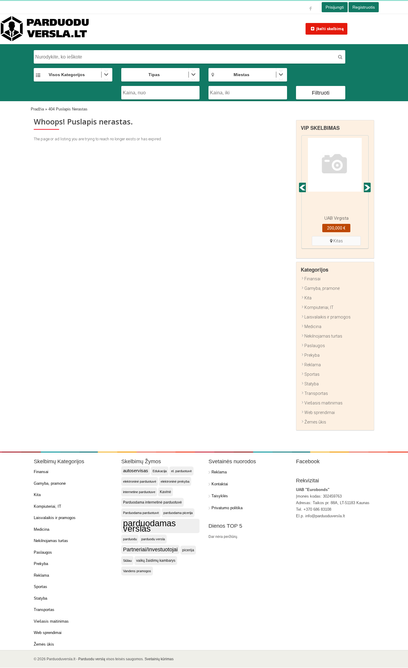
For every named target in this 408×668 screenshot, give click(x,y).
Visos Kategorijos (67, 74)
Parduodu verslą (91, 659)
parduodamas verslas (149, 526)
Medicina (312, 326)
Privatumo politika (227, 508)
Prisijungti (335, 7)
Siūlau (127, 560)
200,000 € (336, 228)
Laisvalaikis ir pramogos (327, 317)
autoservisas (135, 470)
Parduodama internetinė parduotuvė (152, 502)
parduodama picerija (178, 513)
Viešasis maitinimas (323, 403)
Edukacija (160, 471)
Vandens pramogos (137, 571)
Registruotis (363, 7)
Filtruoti (320, 93)
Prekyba (312, 355)
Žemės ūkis (315, 422)
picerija (188, 550)
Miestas (241, 74)
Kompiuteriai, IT (319, 307)
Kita (308, 297)
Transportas (316, 393)
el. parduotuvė (181, 471)
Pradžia (37, 109)
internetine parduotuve (139, 492)
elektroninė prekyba (175, 481)
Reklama (312, 364)
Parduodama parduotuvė (141, 513)
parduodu (130, 539)
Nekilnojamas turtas (323, 336)
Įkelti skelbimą (330, 29)
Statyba (311, 383)
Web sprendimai (319, 412)
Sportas (312, 374)
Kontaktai (219, 484)
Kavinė (165, 492)
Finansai (312, 278)
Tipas (154, 74)
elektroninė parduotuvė (139, 481)
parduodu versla (153, 539)
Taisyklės (219, 496)
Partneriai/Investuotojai (150, 549)
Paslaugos (314, 345)
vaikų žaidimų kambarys (155, 560)
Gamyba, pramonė (322, 288)
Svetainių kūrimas (159, 659)
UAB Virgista (336, 218)
